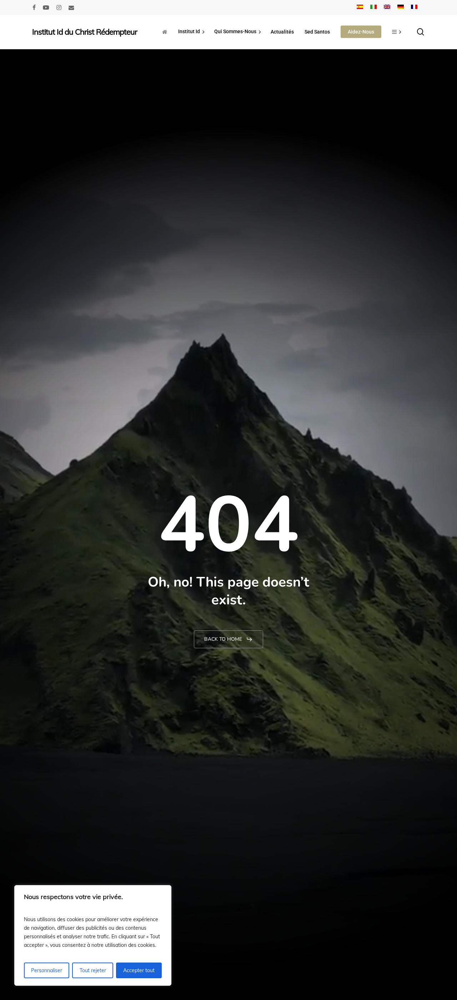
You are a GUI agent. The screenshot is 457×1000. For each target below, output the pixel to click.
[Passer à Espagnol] (360, 7)
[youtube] (46, 7)
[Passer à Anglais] (387, 7)
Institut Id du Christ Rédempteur (84, 32)
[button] (228, 639)
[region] (92, 935)
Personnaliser (46, 970)
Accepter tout (139, 970)
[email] (71, 7)
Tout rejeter (93, 970)
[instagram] (58, 7)
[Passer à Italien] (373, 7)
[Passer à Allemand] (400, 7)
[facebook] (34, 7)
